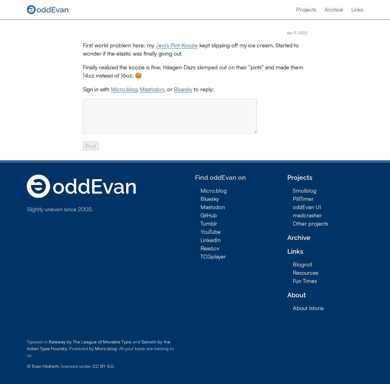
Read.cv (209, 248)
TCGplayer (213, 256)
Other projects (310, 223)
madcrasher (307, 215)
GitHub (208, 215)
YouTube (210, 231)
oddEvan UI (307, 207)
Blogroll (302, 264)
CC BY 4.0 (102, 366)
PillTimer (303, 198)
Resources (305, 272)
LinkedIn (210, 240)
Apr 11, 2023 (297, 33)
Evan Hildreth (45, 366)
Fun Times (305, 280)
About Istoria (308, 308)
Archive (333, 9)
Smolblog (304, 190)
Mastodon (152, 89)
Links (357, 9)
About (296, 295)
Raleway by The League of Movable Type (90, 341)
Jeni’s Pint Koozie (177, 45)
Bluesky (183, 89)
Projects (306, 9)
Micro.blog (124, 89)
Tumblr (208, 223)
